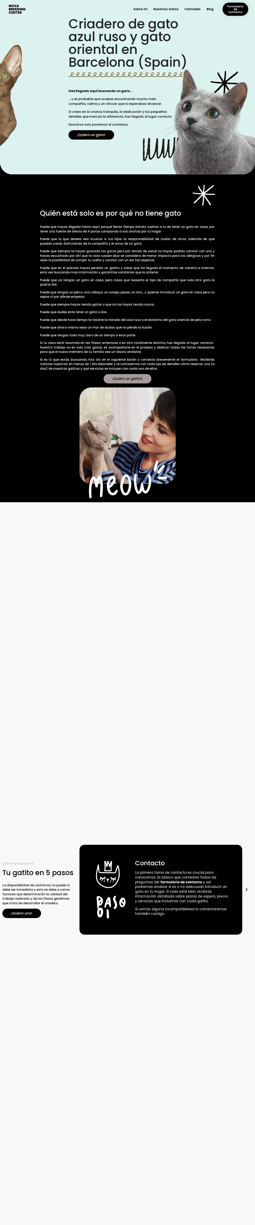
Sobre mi (140, 9)
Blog (210, 9)
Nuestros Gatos (165, 9)
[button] (83, 890)
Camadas (192, 9)
